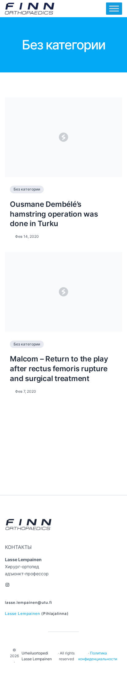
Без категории (27, 189)
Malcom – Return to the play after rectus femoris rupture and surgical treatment (59, 368)
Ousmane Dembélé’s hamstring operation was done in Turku (54, 213)
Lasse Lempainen (22, 613)
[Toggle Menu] (114, 9)
